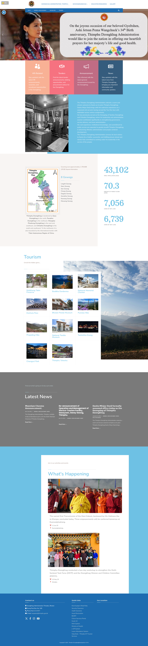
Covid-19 (74, 621)
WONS (87, 642)
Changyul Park (32, 361)
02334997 (36, 611)
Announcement (86, 73)
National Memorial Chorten (86, 291)
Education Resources (99, 4)
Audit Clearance (77, 611)
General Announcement (40, 10)
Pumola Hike (83, 313)
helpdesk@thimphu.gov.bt (40, 613)
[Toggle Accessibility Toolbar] (4, 12)
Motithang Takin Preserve (33, 291)
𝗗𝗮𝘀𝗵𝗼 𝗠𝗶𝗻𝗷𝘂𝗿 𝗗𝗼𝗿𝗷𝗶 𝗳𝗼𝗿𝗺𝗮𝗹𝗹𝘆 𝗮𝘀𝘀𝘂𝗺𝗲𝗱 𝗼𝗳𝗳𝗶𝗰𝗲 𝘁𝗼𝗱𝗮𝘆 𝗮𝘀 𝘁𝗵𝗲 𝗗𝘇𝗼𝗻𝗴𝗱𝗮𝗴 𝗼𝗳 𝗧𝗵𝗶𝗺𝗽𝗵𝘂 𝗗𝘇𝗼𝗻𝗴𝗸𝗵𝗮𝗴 (107, 409)
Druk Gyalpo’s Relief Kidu (80, 606)
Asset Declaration (77, 613)
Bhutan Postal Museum (62, 312)
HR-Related (53, 10)
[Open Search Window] (118, 10)
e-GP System (76, 629)
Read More (35, 422)
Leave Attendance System (80, 631)
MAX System (76, 624)
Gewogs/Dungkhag (80, 4)
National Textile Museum (59, 336)
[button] (2, 34)
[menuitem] (56, 4)
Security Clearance (78, 608)
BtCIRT (74, 616)
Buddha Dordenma (60, 291)
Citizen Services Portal (79, 618)
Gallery (112, 4)
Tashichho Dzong (85, 335)
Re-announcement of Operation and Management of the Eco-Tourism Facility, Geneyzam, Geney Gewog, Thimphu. (74, 410)
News (29, 10)
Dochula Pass (32, 313)
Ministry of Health (77, 626)
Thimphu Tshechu (59, 360)
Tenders (61, 10)
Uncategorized (97, 417)
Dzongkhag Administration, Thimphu (54, 4)
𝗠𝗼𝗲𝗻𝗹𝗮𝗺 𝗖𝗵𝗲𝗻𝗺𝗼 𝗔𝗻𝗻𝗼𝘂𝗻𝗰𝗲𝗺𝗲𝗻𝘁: (34, 407)
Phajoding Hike (32, 335)
